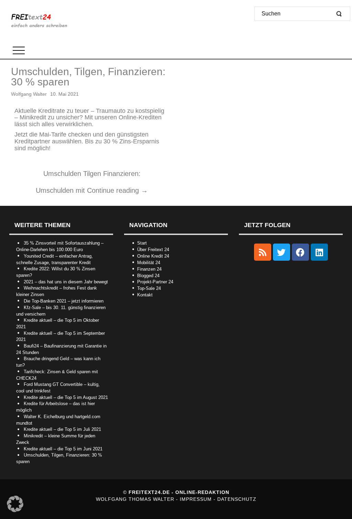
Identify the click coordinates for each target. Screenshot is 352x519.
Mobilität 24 (148, 262)
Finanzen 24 (149, 269)
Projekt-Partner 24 (155, 281)
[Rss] (262, 252)
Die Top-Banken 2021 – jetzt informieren (63, 301)
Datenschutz (236, 499)
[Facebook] (300, 252)
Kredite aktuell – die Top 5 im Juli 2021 (62, 429)
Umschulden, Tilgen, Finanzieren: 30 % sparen (88, 76)
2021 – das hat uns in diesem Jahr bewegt (66, 281)
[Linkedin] (319, 252)
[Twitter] (281, 252)
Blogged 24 (148, 275)
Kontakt (145, 294)
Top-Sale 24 (149, 288)
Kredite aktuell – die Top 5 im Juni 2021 (63, 448)
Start (142, 243)
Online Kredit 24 (153, 256)
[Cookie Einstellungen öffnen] (15, 510)
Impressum (196, 499)
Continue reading (117, 190)
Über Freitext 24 (153, 249)
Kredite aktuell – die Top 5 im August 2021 (66, 397)
